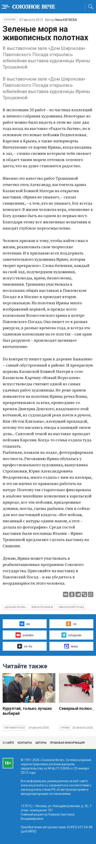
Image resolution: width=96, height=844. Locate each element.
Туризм (65, 728)
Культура (10, 19)
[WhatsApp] (90, 594)
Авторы (40, 742)
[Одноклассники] (72, 594)
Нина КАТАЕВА (66, 20)
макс (74, 646)
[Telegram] (78, 594)
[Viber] (84, 594)
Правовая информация (67, 742)
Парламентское (14, 728)
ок (75, 624)
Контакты (25, 742)
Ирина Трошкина (42, 607)
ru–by (28, 646)
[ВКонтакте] (65, 594)
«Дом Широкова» (15, 607)
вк (28, 624)
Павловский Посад (71, 607)
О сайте (8, 742)
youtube (28, 635)
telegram (74, 635)
